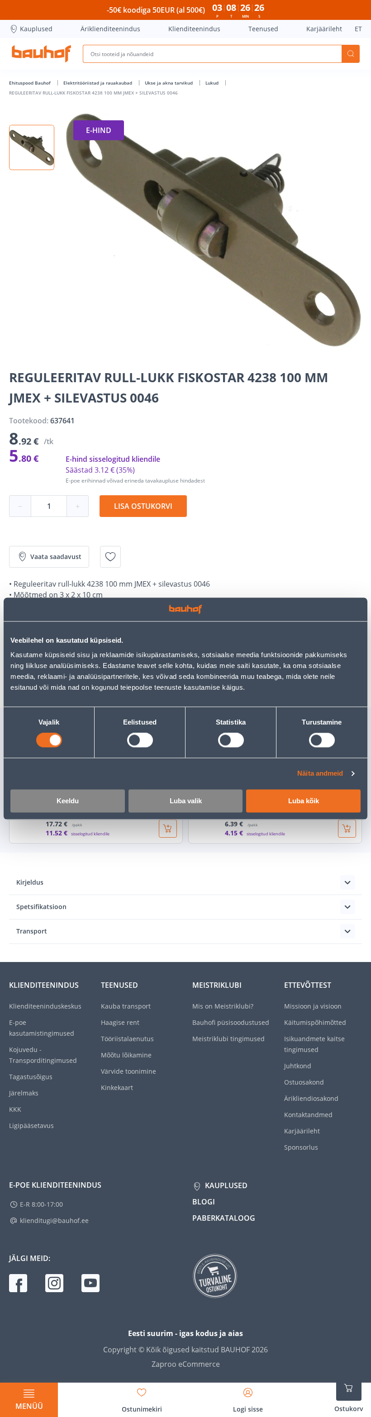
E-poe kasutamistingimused (41, 1028)
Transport (31, 931)
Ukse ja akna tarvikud (169, 83)
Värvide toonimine (128, 1071)
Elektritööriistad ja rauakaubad (98, 83)
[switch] (140, 740)
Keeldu (68, 801)
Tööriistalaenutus (127, 1038)
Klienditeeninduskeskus (45, 1006)
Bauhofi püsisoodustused (230, 1022)
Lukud (212, 83)
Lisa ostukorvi (143, 506)
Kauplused (36, 28)
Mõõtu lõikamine (126, 1055)
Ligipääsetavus (31, 1125)
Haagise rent (120, 1022)
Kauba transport (126, 1006)
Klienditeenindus (194, 28)
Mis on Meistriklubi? (222, 1006)
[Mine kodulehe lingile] (41, 54)
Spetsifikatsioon (41, 906)
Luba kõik (303, 801)
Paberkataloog (223, 1218)
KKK (15, 1109)
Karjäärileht (324, 28)
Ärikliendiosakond (311, 1098)
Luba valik (186, 801)
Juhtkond (297, 1066)
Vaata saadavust (55, 556)
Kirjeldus (29, 882)
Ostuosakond (304, 1082)
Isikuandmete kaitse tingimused (314, 1044)
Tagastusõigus (30, 1076)
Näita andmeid (320, 773)
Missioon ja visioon (313, 1006)
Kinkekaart (117, 1087)
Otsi (351, 54)
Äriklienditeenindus (110, 28)
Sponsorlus (301, 1147)
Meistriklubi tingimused (228, 1038)
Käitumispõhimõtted (315, 1022)
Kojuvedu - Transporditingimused (43, 1055)
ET (358, 28)
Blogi (203, 1202)
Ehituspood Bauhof (30, 83)
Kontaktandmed (308, 1114)
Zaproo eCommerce (186, 1364)
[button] (31, 147)
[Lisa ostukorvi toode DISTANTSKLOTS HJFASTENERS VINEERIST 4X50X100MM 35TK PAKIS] (168, 829)
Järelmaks (23, 1093)
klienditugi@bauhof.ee (54, 1220)
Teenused (263, 28)
